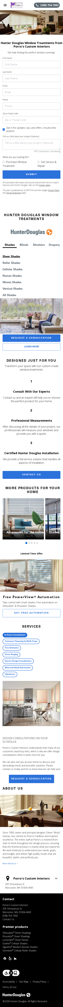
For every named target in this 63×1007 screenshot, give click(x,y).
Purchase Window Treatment (15, 164)
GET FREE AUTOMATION (31, 613)
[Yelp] (10, 958)
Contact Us (31, 475)
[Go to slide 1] (26, 543)
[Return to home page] (20, 5)
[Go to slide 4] (34, 543)
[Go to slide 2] (29, 543)
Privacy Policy (53, 190)
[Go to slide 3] (31, 543)
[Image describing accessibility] (11, 973)
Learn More (31, 347)
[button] (5, 5)
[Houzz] (15, 958)
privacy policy (44, 185)
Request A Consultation (31, 338)
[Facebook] (5, 958)
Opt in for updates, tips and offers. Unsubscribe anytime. (31, 129)
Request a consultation (31, 779)
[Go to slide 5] (37, 543)
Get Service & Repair (47, 164)
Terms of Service (13, 192)
